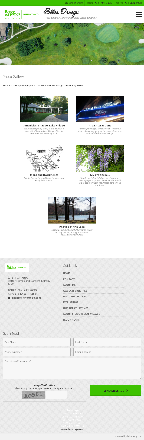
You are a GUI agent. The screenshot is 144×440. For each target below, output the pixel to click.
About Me (69, 284)
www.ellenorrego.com (72, 429)
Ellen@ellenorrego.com (26, 297)
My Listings (70, 302)
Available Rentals (75, 290)
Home (66, 273)
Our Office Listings (76, 308)
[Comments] (72, 378)
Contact (69, 279)
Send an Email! (75, 2)
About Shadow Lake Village (81, 313)
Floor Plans (71, 319)
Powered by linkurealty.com (128, 436)
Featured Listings (75, 296)
